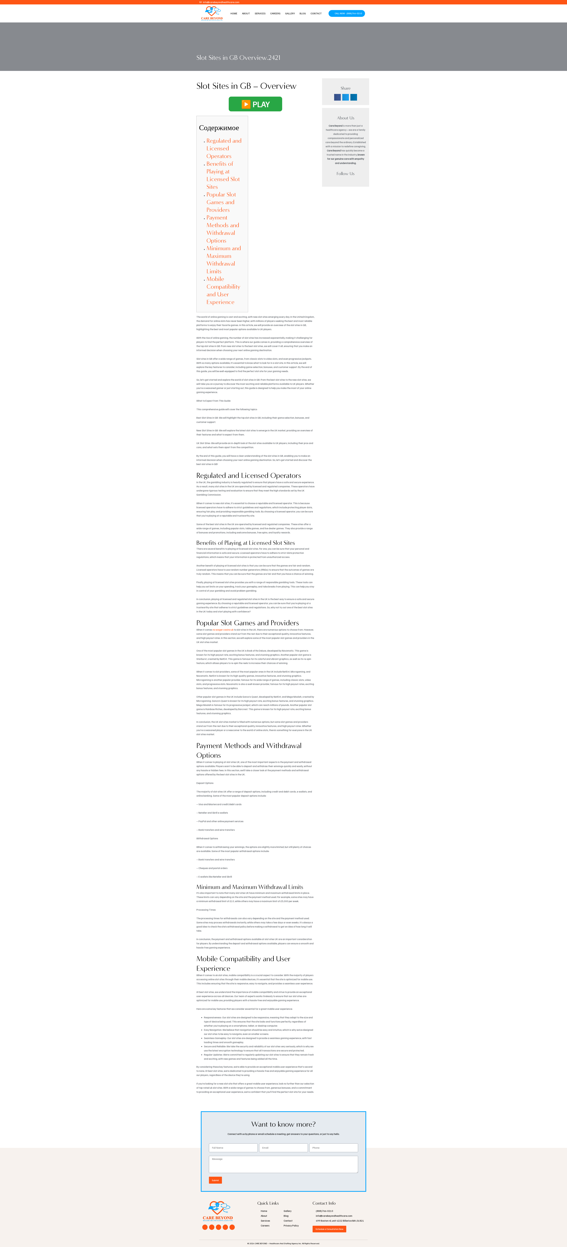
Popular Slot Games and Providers (221, 202)
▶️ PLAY (255, 104)
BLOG (303, 13)
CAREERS (275, 13)
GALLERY (290, 13)
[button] (337, 97)
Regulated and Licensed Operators (224, 148)
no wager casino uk (223, 629)
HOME (233, 13)
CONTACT (316, 13)
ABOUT (246, 13)
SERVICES (260, 13)
